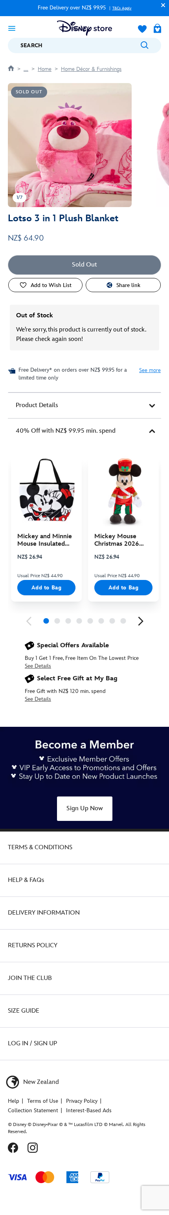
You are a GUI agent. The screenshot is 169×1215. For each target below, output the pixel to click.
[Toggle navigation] (12, 28)
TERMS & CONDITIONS (40, 847)
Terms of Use (42, 1101)
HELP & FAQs (26, 880)
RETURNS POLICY (32, 945)
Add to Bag (46, 587)
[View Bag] (157, 29)
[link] (29, 621)
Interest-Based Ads (89, 1110)
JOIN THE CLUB (30, 978)
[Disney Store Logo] (84, 28)
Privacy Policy (81, 1101)
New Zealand (40, 1082)
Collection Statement (33, 1110)
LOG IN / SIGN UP (32, 1043)
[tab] (84, 406)
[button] (161, 5)
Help (13, 1101)
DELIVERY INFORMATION (44, 913)
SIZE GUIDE (23, 1011)
